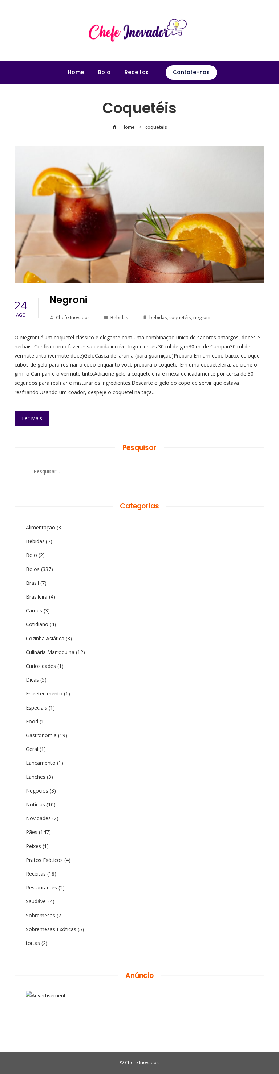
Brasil (32, 582)
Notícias (35, 804)
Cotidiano (37, 624)
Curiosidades (41, 665)
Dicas (32, 679)
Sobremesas (40, 915)
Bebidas (119, 317)
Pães (31, 832)
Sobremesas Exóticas (51, 929)
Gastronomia (41, 735)
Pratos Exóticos (44, 859)
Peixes (33, 846)
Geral (32, 748)
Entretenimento (44, 693)
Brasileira (37, 596)
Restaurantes (41, 887)
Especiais (36, 707)
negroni (201, 317)
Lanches (35, 776)
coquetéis (180, 317)
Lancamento (41, 762)
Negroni (68, 299)
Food (32, 721)
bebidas (158, 317)
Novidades (38, 818)
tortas (33, 942)
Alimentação (40, 527)
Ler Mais (32, 418)
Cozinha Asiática (45, 638)
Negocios (37, 790)
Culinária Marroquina (50, 652)
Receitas (36, 873)
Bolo (31, 555)
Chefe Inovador (72, 317)
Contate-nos (191, 72)
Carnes (34, 610)
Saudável (36, 901)
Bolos (33, 569)
